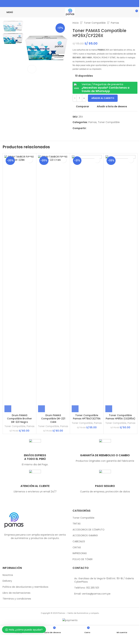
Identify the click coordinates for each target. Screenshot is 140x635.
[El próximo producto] (135, 23)
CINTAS (77, 547)
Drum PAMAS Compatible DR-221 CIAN (53, 419)
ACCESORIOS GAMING (85, 535)
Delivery (7, 581)
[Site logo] (70, 12)
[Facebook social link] (63, 3)
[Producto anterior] (127, 23)
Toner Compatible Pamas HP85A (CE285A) (120, 417)
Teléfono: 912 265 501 (86, 587)
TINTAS (77, 523)
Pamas (115, 23)
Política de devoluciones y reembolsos (25, 587)
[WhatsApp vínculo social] (76, 3)
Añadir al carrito (102, 98)
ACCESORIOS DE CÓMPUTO (88, 529)
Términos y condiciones (17, 598)
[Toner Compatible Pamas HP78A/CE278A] (87, 283)
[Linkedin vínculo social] (72, 3)
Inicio (76, 23)
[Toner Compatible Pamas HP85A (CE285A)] (120, 283)
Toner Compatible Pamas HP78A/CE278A (87, 417)
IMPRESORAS (80, 553)
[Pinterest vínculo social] (68, 3)
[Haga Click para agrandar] (32, 69)
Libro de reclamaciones (16, 593)
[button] (7, 408)
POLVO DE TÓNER (83, 559)
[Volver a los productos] (131, 23)
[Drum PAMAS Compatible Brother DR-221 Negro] (19, 283)
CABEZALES (79, 541)
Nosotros (8, 575)
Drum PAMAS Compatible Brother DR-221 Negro (19, 419)
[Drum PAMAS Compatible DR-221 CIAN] (53, 283)
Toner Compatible (95, 23)
